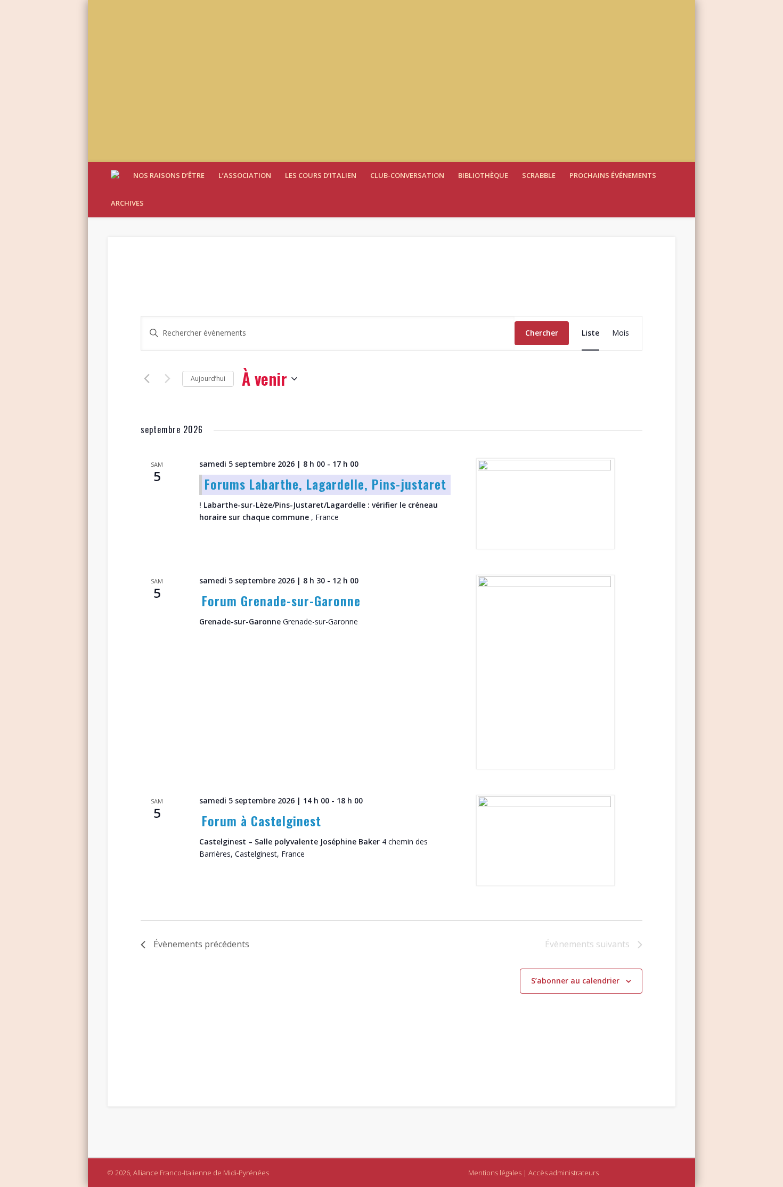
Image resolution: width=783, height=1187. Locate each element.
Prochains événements (612, 175)
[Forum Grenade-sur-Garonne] (546, 672)
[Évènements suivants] (167, 378)
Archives (127, 203)
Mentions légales (494, 1172)
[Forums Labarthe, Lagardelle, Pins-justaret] (546, 503)
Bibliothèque (483, 175)
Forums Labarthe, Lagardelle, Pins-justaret (325, 483)
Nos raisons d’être (169, 175)
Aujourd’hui (208, 378)
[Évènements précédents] (147, 378)
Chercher (541, 333)
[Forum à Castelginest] (546, 840)
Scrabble (539, 175)
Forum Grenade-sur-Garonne (281, 600)
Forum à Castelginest (261, 820)
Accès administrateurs (563, 1172)
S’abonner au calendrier (575, 980)
